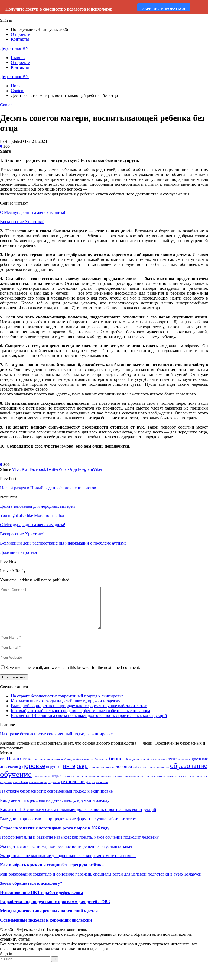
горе (181, 759)
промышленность (135, 775)
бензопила (101, 759)
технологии (73, 781)
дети (188, 759)
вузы (172, 759)
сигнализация (38, 782)
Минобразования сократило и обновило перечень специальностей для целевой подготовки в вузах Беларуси (101, 874)
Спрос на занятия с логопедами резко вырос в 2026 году (54, 828)
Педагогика (19, 758)
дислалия (200, 759)
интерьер (75, 765)
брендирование (136, 759)
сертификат (20, 782)
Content (7, 104)
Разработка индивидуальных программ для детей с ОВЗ (55, 901)
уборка (90, 782)
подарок (90, 775)
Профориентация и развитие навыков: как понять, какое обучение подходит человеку (79, 837)
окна (47, 775)
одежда (38, 775)
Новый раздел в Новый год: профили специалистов (48, 487)
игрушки (53, 766)
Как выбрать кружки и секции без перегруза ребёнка (52, 865)
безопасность (85, 759)
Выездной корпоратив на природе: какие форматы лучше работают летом (79, 705)
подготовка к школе (110, 775)
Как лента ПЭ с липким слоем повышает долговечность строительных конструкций (89, 715)
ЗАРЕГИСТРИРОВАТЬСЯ (163, 9)
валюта (162, 759)
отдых (56, 775)
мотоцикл (163, 766)
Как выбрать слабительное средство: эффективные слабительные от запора (80, 710)
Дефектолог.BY (14, 48)
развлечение (187, 775)
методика (149, 766)
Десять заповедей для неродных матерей (37, 506)
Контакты (20, 39)
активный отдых (64, 759)
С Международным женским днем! (32, 212)
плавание (68, 775)
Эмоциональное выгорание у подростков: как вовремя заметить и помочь (68, 855)
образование (188, 766)
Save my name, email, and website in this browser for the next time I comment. (72, 667)
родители (6, 782)
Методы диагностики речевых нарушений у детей (49, 911)
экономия (102, 782)
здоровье (32, 765)
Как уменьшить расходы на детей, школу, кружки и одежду (65, 701)
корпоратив (96, 766)
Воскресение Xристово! (22, 221)
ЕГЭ (2, 759)
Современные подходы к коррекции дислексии (46, 920)
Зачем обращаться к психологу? (31, 883)
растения (201, 775)
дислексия (9, 766)
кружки (110, 766)
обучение (16, 774)
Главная (18, 57)
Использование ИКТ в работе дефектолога (41, 892)
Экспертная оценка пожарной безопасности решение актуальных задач (66, 846)
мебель (137, 766)
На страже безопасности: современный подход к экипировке (67, 696)
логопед (124, 766)
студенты (54, 782)
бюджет (152, 759)
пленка (80, 775)
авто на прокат (43, 759)
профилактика (156, 775)
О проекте (20, 34)
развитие (172, 775)
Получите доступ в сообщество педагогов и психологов (59, 9)
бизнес (117, 758)
